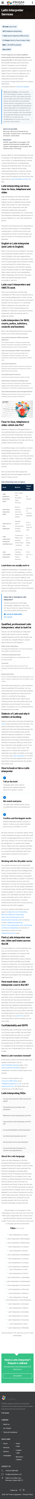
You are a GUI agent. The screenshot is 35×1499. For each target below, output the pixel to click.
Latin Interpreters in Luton (18, 1269)
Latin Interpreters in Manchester (18, 1243)
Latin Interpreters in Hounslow (18, 1320)
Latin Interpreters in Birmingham (18, 1239)
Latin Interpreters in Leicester (18, 1259)
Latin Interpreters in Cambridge (18, 1277)
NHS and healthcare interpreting (12, 914)
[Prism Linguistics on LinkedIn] (23, 1490)
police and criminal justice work (12, 917)
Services (6, 1447)
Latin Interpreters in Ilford (18, 1324)
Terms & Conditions (10, 1432)
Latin (3, 724)
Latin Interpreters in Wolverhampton (18, 1300)
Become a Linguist (19, 1458)
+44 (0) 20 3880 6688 (9, 1081)
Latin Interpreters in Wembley (18, 1328)
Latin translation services (10, 1065)
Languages (7, 1455)
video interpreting (26, 925)
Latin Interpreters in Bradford (18, 1267)
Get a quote (17, 1376)
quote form (19, 1016)
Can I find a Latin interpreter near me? (14, 1136)
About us (6, 1424)
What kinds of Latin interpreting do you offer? (17, 1115)
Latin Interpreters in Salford (18, 1308)
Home (5, 1443)
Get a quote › (8, 617)
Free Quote (5, 1413)
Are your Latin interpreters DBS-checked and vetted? (17, 1100)
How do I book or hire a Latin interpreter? (15, 1142)
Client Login (18, 1445)
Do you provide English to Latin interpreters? (17, 1130)
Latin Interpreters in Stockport (18, 1304)
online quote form (7, 1086)
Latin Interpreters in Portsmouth (18, 1285)
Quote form (7, 790)
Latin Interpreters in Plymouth (18, 1289)
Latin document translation (10, 1068)
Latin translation (18, 756)
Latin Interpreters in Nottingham (18, 1255)
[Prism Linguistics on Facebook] (20, 1490)
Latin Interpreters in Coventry (18, 1263)
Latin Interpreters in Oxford (18, 1273)
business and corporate (9, 920)
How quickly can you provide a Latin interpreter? (14, 1108)
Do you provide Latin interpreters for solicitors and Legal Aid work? (14, 1149)
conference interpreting (9, 928)
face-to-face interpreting (10, 925)
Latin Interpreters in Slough (18, 1297)
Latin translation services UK (21, 179)
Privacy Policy (28, 1494)
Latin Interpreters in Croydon (18, 1316)
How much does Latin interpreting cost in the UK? (17, 1123)
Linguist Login (18, 1451)
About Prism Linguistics (22, 86)
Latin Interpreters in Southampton (18, 1281)
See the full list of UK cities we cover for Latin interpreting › (18, 1334)
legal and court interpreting (17, 912)
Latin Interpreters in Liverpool (18, 1247)
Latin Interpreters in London (18, 1235)
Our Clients (7, 1428)
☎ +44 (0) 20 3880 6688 (13, 614)
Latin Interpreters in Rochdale (18, 1312)
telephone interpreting (14, 922)
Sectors (6, 1451)
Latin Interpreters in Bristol (18, 1251)
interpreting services (8, 933)
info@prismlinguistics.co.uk (11, 1084)
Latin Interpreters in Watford (18, 1293)
